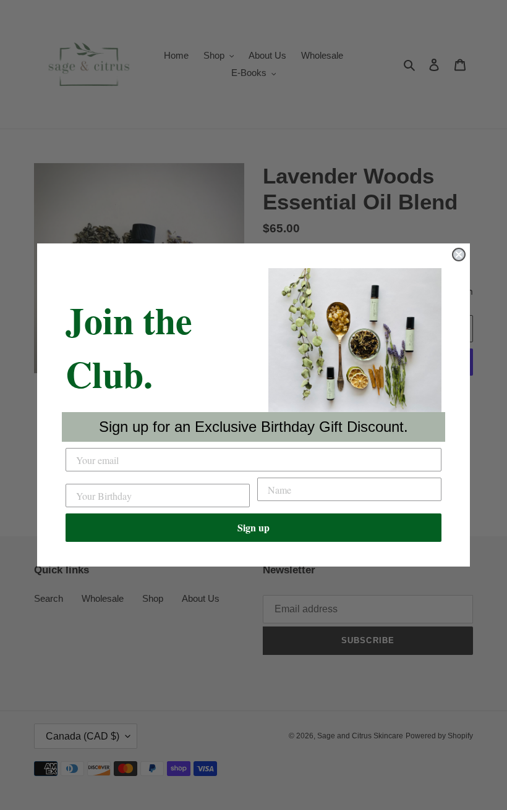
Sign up (253, 527)
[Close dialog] (459, 254)
